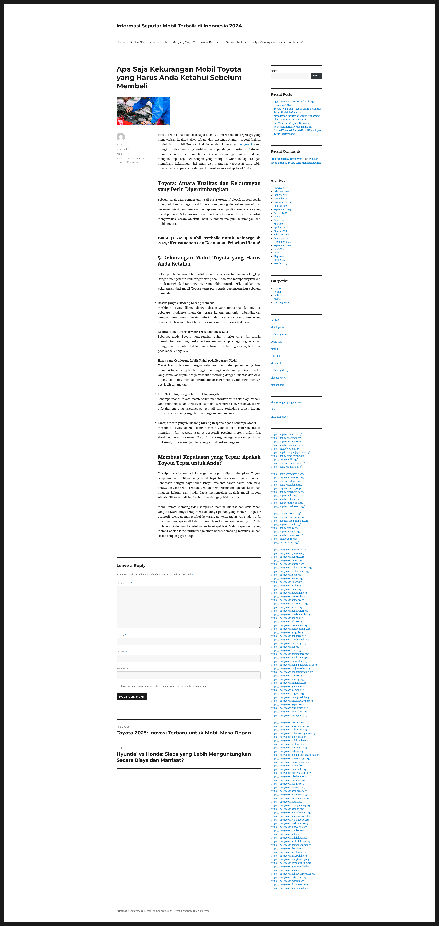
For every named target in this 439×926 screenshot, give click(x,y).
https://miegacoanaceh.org (286, 585)
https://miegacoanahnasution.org (289, 549)
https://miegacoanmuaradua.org (289, 661)
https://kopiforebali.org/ (284, 528)
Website (122, 668)
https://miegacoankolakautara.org (290, 654)
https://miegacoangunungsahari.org (291, 866)
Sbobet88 (137, 42)
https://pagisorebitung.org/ (286, 481)
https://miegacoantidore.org (286, 582)
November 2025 (282, 202)
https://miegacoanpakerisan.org (289, 877)
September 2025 (283, 209)
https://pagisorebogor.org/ (286, 513)
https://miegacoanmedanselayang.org (292, 700)
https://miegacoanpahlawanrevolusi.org (293, 873)
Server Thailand (236, 42)
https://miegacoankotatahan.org (289, 592)
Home (121, 42)
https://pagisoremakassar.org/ (288, 463)
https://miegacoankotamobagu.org (290, 758)
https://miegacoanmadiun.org (287, 881)
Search (274, 70)
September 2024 (283, 245)
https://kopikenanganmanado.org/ (290, 520)
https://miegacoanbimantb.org (288, 765)
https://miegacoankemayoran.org (289, 610)
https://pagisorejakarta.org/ (286, 466)
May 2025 (279, 223)
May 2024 (279, 256)
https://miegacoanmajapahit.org (289, 715)
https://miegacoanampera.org (287, 600)
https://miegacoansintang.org (287, 564)
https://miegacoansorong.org (287, 679)
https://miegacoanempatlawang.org (291, 812)
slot (273, 409)
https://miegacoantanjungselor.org (290, 668)
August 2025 (280, 213)
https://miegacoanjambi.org (286, 675)
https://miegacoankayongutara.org (290, 726)
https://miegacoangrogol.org (287, 632)
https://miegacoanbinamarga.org (289, 603)
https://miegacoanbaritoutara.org (289, 823)
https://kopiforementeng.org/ (287, 492)
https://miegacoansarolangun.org (289, 852)
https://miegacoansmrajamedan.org (291, 888)
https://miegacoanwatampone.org (290, 819)
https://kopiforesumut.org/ (286, 441)
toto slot (275, 356)
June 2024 (279, 252)
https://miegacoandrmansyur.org (289, 884)
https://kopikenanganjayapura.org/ (290, 452)
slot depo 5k (277, 327)
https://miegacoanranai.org (286, 589)
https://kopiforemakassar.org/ (288, 506)
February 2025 (281, 234)
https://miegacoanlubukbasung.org (290, 657)
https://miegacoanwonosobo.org (289, 596)
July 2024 (279, 249)
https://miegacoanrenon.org (286, 560)
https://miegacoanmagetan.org (288, 780)
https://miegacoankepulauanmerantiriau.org (295, 754)
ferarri (277, 288)
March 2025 (280, 231)
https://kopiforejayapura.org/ (287, 445)
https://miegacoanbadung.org (287, 783)
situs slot (276, 363)
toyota (277, 299)
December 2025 (282, 198)
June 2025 (279, 220)
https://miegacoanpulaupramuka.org (291, 567)
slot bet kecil (278, 385)
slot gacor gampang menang (286, 402)
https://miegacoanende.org (286, 574)
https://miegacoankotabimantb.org (290, 614)
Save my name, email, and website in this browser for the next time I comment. (164, 686)
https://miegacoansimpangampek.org (292, 816)
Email (122, 651)
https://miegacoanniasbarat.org (288, 776)
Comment (124, 583)
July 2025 (279, 216)
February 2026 (282, 191)
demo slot (276, 341)
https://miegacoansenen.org (286, 607)
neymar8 (246, 144)
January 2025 (281, 238)
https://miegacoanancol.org (286, 870)
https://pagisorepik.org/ (284, 459)
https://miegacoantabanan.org (288, 787)
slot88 (274, 348)
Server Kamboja (210, 42)
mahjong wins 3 (279, 370)
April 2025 (279, 227)
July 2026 (279, 187)
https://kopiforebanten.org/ (286, 434)
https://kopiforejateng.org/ (286, 438)
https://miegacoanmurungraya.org (290, 762)
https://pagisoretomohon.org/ (288, 477)
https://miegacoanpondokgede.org (290, 639)
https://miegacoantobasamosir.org (290, 798)
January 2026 (281, 195)
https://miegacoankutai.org (286, 834)
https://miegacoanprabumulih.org (290, 571)
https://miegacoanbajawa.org (287, 751)
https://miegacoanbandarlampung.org (292, 672)
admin (120, 144)
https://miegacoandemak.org (287, 848)
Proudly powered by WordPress (192, 911)
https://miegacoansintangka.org (289, 747)
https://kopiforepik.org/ (284, 495)
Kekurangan (123, 158)
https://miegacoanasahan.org (287, 808)
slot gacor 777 (278, 377)
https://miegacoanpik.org (285, 646)
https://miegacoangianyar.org (287, 686)
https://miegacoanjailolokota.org (289, 837)
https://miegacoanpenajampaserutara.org (294, 664)
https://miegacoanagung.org (287, 578)
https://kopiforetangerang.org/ (288, 456)
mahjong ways (279, 334)
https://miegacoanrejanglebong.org (290, 805)
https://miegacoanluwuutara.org (289, 794)
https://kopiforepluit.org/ (285, 499)
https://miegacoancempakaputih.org (291, 863)
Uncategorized (282, 302)
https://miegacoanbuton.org (286, 801)
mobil (120, 153)
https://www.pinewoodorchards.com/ (277, 42)
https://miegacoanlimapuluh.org (289, 855)
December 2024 (282, 241)
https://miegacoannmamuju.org (288, 769)
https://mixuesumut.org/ (285, 542)
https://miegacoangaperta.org (287, 704)
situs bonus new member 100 (287, 158)
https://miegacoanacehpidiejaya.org (291, 841)
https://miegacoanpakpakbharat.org (291, 845)
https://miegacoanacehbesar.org (289, 790)
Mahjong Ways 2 (183, 42)
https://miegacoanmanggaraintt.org (291, 772)
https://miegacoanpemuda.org (288, 556)
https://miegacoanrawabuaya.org (289, 625)
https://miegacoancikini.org (286, 621)
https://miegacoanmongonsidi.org (290, 697)
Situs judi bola (158, 42)
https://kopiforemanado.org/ (287, 535)
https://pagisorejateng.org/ (286, 488)
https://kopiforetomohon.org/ (287, 502)
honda (277, 291)
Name (122, 634)
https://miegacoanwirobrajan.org (289, 708)
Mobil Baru (138, 158)
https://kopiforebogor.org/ (286, 531)
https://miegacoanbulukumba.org (289, 740)
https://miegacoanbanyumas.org (289, 736)
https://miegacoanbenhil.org (287, 618)
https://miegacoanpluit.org (286, 650)
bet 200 (275, 320)
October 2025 (281, 205)
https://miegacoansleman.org (287, 690)
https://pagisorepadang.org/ (286, 484)
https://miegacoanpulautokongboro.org (293, 733)
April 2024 (279, 259)
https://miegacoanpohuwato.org (289, 729)
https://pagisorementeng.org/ (287, 474)
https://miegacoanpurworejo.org (289, 826)
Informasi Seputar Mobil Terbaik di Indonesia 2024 (179, 26)
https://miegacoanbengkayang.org (290, 859)
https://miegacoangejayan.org (287, 553)
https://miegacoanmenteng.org (288, 643)
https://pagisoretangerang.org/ (288, 517)
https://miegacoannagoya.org (287, 693)
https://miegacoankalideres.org (288, 636)
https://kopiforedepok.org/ (286, 524)
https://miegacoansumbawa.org (288, 830)
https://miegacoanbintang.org (287, 744)
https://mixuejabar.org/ (284, 538)
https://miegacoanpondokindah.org (291, 628)
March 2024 (280, 263)
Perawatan (133, 162)
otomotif (121, 162)
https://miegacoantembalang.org (289, 711)
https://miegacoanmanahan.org (288, 722)
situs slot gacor (279, 416)
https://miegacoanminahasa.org (289, 682)
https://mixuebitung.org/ (285, 448)
